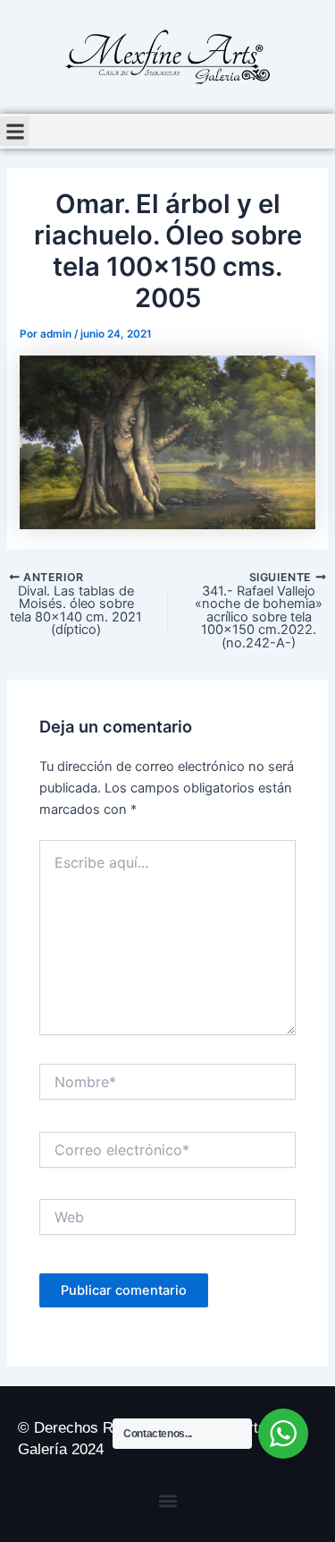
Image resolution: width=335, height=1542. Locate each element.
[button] (14, 131)
